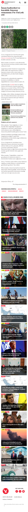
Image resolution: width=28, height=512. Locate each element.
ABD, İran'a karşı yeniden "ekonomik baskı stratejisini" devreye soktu (13, 478)
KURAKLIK (4, 191)
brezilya (21, 191)
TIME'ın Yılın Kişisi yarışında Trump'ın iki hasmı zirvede (11, 354)
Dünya (3, 199)
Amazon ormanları (6, 58)
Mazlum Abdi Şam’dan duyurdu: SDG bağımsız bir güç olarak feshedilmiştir (12, 407)
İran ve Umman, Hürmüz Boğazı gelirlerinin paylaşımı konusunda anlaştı (12, 318)
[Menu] (25, 2)
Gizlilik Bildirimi (18, 497)
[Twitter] (20, 491)
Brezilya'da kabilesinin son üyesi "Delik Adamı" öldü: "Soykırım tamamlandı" (17, 111)
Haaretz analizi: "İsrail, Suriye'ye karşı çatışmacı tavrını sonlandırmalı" (12, 283)
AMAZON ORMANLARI (12, 191)
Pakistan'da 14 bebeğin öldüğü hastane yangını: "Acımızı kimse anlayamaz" (12, 336)
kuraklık (12, 84)
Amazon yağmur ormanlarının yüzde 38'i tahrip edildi (18, 105)
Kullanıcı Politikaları (7, 499)
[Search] (19, 2)
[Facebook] (16, 491)
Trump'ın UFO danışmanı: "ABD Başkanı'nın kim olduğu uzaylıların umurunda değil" (13, 265)
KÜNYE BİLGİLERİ (7, 497)
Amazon (20, 189)
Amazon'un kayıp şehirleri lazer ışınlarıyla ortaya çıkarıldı (18, 117)
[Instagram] (23, 491)
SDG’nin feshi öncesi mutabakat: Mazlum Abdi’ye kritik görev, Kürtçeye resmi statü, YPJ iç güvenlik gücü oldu (12, 371)
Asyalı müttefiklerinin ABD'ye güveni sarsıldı (11, 460)
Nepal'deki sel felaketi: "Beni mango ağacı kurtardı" (13, 248)
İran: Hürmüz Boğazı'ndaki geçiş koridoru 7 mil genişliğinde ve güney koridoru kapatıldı (13, 389)
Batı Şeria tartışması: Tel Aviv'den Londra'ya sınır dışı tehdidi (12, 301)
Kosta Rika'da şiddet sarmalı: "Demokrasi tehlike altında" (11, 230)
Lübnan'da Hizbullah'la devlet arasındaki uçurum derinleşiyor (12, 443)
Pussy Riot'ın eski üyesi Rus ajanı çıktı (13, 425)
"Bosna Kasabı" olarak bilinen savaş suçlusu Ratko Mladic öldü (13, 213)
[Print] (12, 27)
